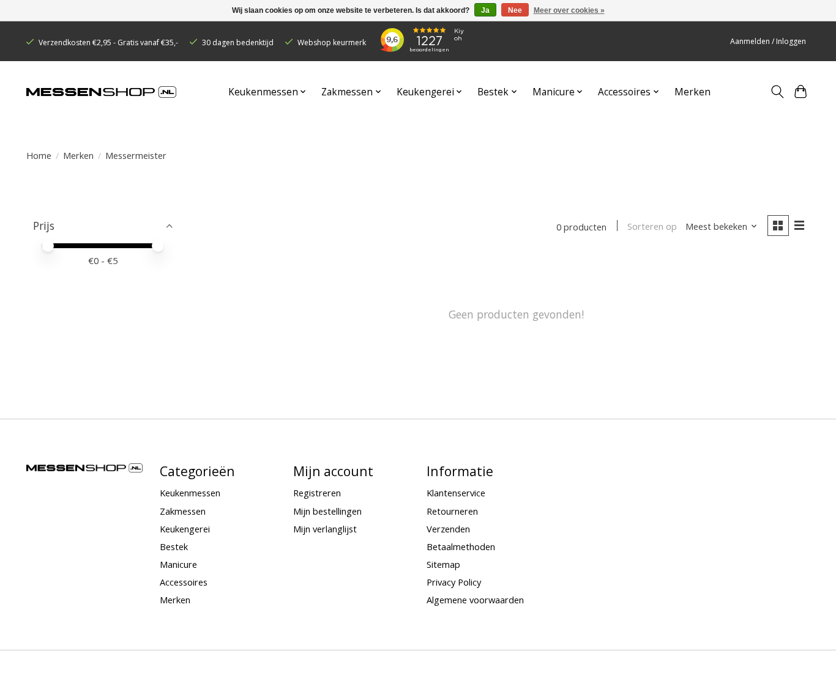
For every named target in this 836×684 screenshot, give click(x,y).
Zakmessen (183, 511)
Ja (485, 10)
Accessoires (183, 582)
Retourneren (452, 511)
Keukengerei (185, 529)
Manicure (178, 564)
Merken (692, 92)
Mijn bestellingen (327, 511)
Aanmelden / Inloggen (768, 41)
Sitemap (443, 564)
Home (38, 155)
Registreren (317, 493)
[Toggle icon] (777, 92)
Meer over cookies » (569, 10)
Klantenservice (456, 493)
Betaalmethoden (461, 546)
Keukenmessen (190, 493)
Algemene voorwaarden (475, 600)
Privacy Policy (454, 582)
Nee (515, 10)
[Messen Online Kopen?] (101, 92)
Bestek (174, 546)
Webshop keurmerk (331, 42)
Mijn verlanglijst (325, 529)
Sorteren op (652, 226)
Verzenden (448, 529)
